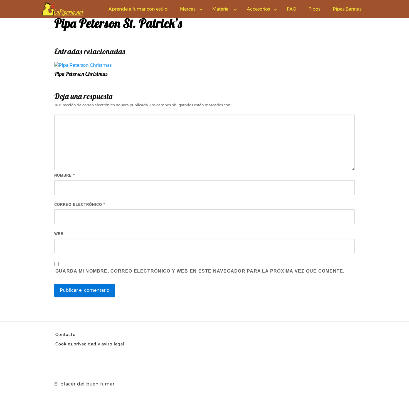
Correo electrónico (79, 204)
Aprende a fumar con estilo (138, 9)
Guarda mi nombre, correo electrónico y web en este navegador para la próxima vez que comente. (199, 271)
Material (221, 9)
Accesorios (258, 9)
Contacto (65, 334)
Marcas (187, 9)
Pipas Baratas (347, 9)
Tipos (314, 9)
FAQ (291, 9)
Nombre (64, 175)
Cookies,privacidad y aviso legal (89, 344)
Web (58, 234)
